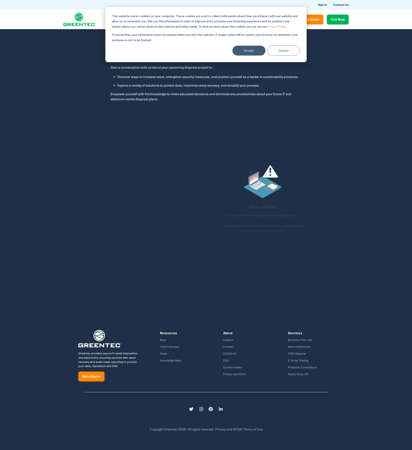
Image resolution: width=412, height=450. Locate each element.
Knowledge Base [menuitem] (170, 360)
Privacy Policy (277, 26)
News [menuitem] (163, 353)
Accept (249, 50)
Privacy (228, 429)
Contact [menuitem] (228, 347)
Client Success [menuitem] (169, 347)
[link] (79, 19)
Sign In (322, 5)
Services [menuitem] (295, 333)
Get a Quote (91, 376)
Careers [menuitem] (228, 340)
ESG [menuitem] (226, 360)
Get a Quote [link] (310, 19)
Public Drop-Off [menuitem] (298, 374)
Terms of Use (253, 429)
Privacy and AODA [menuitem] (234, 374)
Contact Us (341, 5)
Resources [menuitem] (168, 333)
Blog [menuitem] (163, 340)
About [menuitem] (228, 333)
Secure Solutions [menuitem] (299, 347)
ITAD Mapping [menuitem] (297, 353)
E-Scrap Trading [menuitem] (298, 360)
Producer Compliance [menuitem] (302, 367)
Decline (284, 50)
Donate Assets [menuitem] (232, 367)
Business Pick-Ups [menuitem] (300, 340)
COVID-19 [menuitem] (229, 353)
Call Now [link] (338, 19)
